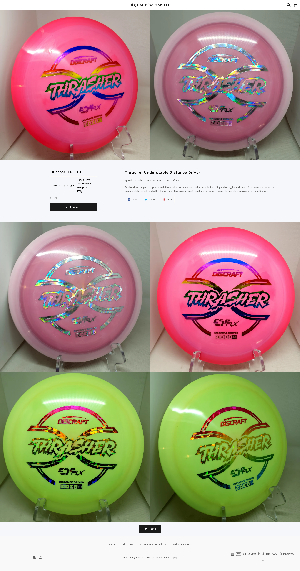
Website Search (181, 544)
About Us (127, 544)
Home (112, 544)
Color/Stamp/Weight (63, 185)
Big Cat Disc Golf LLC (149, 5)
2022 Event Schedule (153, 544)
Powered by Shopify (166, 557)
